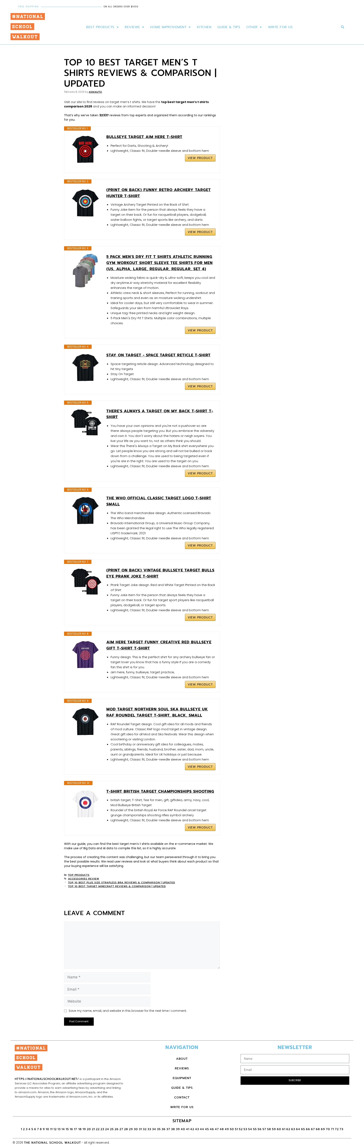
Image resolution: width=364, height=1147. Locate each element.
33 (149, 1129)
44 (202, 1129)
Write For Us (280, 27)
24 (107, 1129)
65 (303, 1129)
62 (288, 1129)
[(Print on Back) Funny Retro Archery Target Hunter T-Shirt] (85, 202)
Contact (182, 1097)
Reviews (132, 27)
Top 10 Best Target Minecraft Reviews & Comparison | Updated (117, 886)
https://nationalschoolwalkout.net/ (47, 1079)
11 (51, 1129)
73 (341, 1129)
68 (318, 1129)
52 (241, 1129)
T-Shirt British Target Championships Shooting (160, 791)
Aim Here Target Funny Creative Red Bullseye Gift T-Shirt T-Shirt (158, 645)
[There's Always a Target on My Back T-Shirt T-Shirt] (85, 424)
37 (168, 1129)
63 (293, 1129)
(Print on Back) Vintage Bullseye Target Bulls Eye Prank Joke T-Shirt (160, 573)
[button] (342, 27)
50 (232, 1129)
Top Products (79, 875)
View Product (200, 158)
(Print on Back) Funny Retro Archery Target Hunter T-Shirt (158, 193)
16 (71, 1129)
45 (207, 1129)
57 (264, 1129)
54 (250, 1129)
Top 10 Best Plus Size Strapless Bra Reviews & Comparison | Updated (121, 882)
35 (159, 1129)
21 (93, 1129)
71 (332, 1129)
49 (227, 1129)
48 (222, 1129)
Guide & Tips (228, 27)
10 (47, 1129)
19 (84, 1129)
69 (323, 1129)
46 (212, 1129)
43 (197, 1129)
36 (164, 1129)
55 (255, 1129)
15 (67, 1129)
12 (55, 1129)
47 (217, 1129)
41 (187, 1129)
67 (313, 1129)
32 (145, 1129)
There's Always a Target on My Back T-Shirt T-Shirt (159, 414)
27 (121, 1129)
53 (245, 1129)
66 (308, 1129)
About (182, 1059)
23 (102, 1129)
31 (140, 1129)
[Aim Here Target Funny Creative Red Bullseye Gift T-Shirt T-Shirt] (85, 655)
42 (192, 1129)
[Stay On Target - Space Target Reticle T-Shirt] (85, 368)
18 (80, 1129)
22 (98, 1129)
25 (112, 1129)
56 (260, 1129)
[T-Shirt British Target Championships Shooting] (85, 804)
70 (328, 1129)
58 (269, 1129)
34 (154, 1129)
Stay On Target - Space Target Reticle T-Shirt (158, 355)
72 (337, 1129)
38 (173, 1129)
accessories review (83, 879)
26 (117, 1129)
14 (63, 1129)
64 (298, 1129)
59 (274, 1129)
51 (236, 1129)
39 (178, 1129)
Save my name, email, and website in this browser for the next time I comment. (128, 1011)
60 (279, 1129)
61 (283, 1129)
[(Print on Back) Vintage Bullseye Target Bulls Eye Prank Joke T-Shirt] (85, 583)
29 (131, 1129)
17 (76, 1129)
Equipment (182, 1078)
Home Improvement (168, 27)
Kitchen (204, 27)
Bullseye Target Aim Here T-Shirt (144, 137)
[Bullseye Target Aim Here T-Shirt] (85, 149)
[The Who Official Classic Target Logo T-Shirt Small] (85, 511)
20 (89, 1129)
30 (136, 1129)
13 (59, 1129)
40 (183, 1129)
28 (126, 1129)
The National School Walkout (52, 1142)
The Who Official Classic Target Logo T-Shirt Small (158, 501)
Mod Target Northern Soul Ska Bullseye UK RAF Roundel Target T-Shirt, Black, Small (157, 712)
